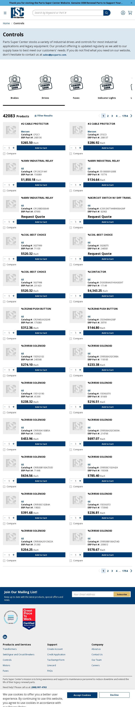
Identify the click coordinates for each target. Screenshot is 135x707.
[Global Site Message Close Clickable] (131, 3)
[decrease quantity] (4, 148)
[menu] (5, 12)
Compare (11, 153)
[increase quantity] (13, 148)
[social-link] (6, 637)
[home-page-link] (17, 12)
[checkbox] (9, 153)
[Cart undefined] (130, 13)
